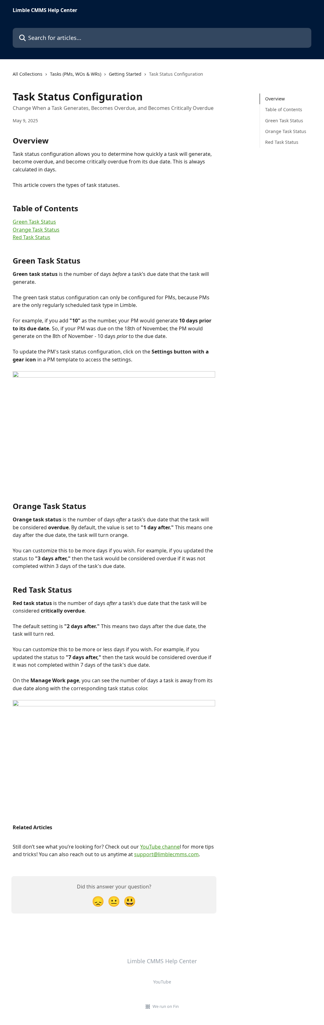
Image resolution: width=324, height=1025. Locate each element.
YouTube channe (160, 846)
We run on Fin (166, 1006)
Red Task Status (31, 237)
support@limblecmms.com (166, 854)
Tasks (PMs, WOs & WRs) (75, 74)
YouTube (162, 982)
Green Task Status (34, 221)
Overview (275, 99)
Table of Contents (283, 109)
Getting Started (125, 74)
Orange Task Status (36, 229)
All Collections (27, 74)
